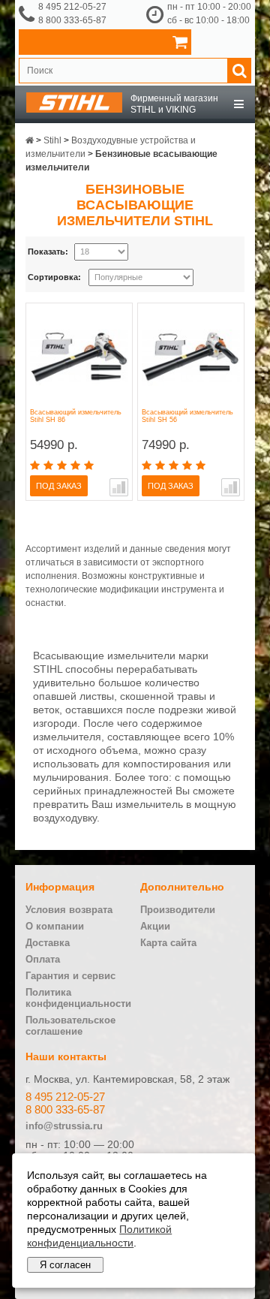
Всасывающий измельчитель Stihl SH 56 (187, 415)
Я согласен (65, 1264)
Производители (177, 909)
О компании (55, 926)
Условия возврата (69, 909)
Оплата (43, 959)
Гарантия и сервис (71, 975)
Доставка (48, 942)
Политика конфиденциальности (78, 998)
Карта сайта (168, 942)
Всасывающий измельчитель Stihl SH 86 (76, 415)
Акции (155, 926)
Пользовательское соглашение (71, 1025)
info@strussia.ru (64, 1126)
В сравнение (119, 487)
